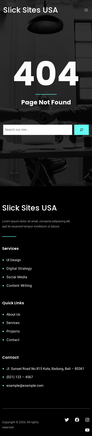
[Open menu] (86, 10)
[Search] (81, 130)
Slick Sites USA (30, 9)
